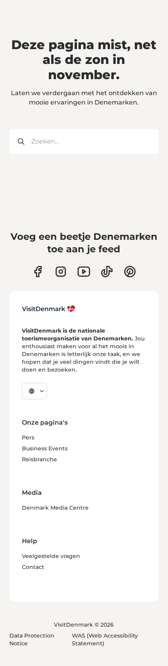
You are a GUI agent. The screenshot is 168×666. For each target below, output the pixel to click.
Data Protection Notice (31, 639)
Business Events (45, 448)
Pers (28, 437)
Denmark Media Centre (55, 507)
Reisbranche (39, 459)
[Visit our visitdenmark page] (84, 271)
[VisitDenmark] (48, 309)
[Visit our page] (61, 271)
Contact (33, 566)
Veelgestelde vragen (51, 556)
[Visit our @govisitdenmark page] (107, 271)
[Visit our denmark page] (38, 271)
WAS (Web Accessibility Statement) (105, 639)
